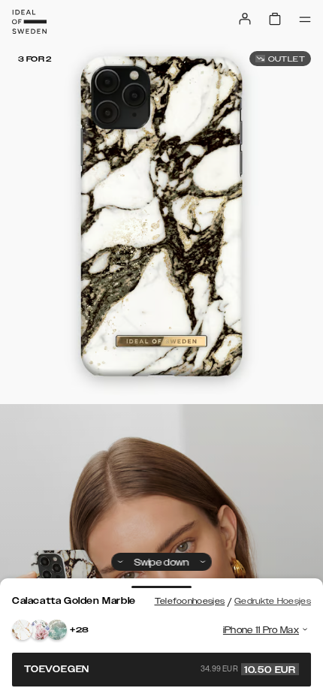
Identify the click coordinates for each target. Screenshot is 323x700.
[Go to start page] (29, 22)
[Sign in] (245, 19)
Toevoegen (160, 669)
